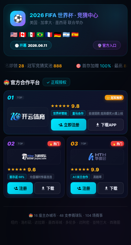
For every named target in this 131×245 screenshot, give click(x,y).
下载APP (108, 124)
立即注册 (71, 124)
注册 (23, 188)
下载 (50, 188)
